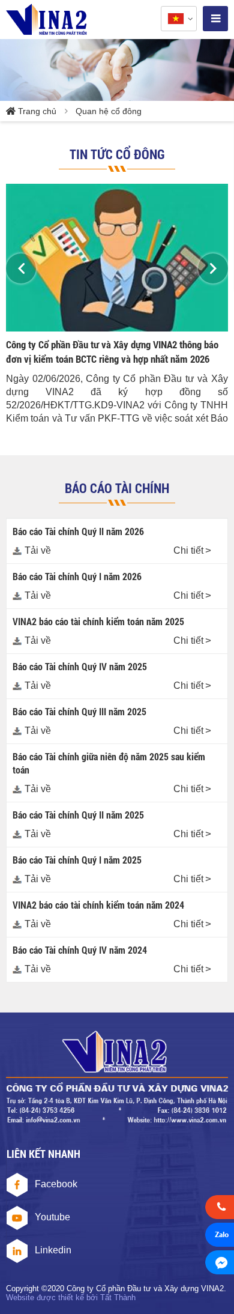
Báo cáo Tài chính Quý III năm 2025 (79, 711)
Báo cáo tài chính (117, 488)
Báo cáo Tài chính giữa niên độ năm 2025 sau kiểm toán (109, 763)
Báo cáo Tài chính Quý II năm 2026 (78, 531)
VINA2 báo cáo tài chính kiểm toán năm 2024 (98, 904)
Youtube (52, 1217)
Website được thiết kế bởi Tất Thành (71, 1297)
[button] (21, 268)
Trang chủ (37, 111)
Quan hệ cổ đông (109, 111)
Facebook (56, 1184)
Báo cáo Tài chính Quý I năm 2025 (77, 859)
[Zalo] (219, 1236)
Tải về (38, 550)
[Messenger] (219, 1264)
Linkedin (53, 1250)
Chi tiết (188, 550)
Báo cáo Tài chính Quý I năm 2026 (77, 576)
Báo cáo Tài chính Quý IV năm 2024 (80, 949)
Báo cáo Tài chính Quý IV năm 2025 (80, 666)
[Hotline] (219, 1209)
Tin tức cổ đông (117, 154)
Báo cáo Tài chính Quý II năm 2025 (78, 814)
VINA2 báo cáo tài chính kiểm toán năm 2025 (98, 621)
